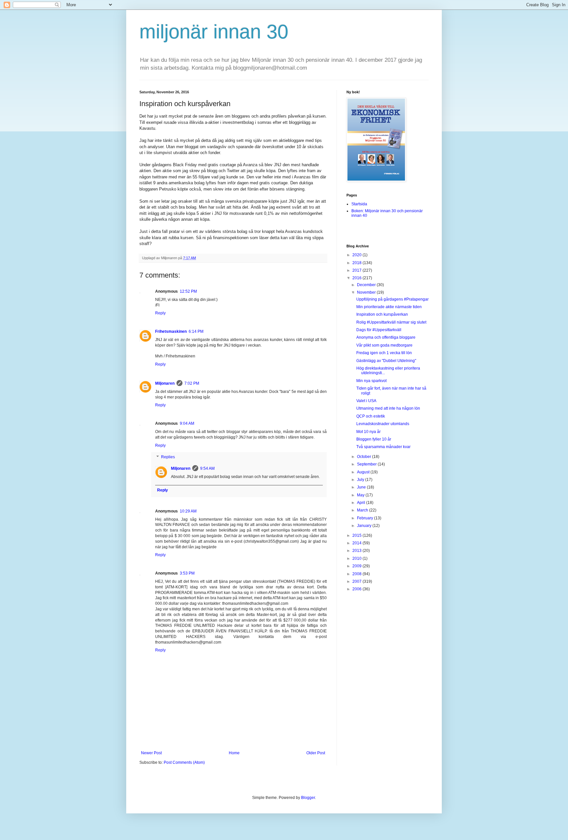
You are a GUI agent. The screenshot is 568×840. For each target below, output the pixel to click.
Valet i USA (366, 400)
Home (234, 753)
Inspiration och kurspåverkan (382, 314)
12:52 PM (188, 291)
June (362, 487)
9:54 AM (207, 468)
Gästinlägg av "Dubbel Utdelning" (386, 360)
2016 (357, 278)
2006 (357, 589)
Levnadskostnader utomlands (382, 423)
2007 (357, 581)
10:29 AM (188, 511)
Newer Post (151, 753)
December (367, 285)
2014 (357, 543)
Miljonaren (165, 383)
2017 (357, 270)
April (361, 502)
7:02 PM (191, 383)
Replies (168, 457)
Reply (160, 313)
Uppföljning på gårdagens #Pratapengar (392, 299)
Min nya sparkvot (371, 380)
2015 (357, 535)
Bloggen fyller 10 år (373, 439)
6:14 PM (196, 331)
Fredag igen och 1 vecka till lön (384, 353)
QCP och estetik (370, 416)
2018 (357, 263)
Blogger (308, 797)
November (367, 292)
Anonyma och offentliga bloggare (385, 337)
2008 (357, 574)
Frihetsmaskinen (171, 331)
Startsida (359, 204)
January (364, 525)
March (363, 510)
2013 (357, 550)
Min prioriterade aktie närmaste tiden (389, 307)
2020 (357, 255)
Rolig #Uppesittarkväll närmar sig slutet (391, 322)
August (363, 472)
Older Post (315, 753)
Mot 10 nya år (368, 431)
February (365, 518)
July (361, 479)
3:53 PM (187, 573)
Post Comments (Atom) (184, 762)
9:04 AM (187, 423)
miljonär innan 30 (213, 32)
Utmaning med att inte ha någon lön (388, 408)
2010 (357, 558)
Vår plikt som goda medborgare (384, 345)
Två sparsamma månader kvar (383, 446)
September (367, 464)
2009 (357, 566)
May (361, 495)
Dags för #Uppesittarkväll (378, 330)
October (364, 456)
